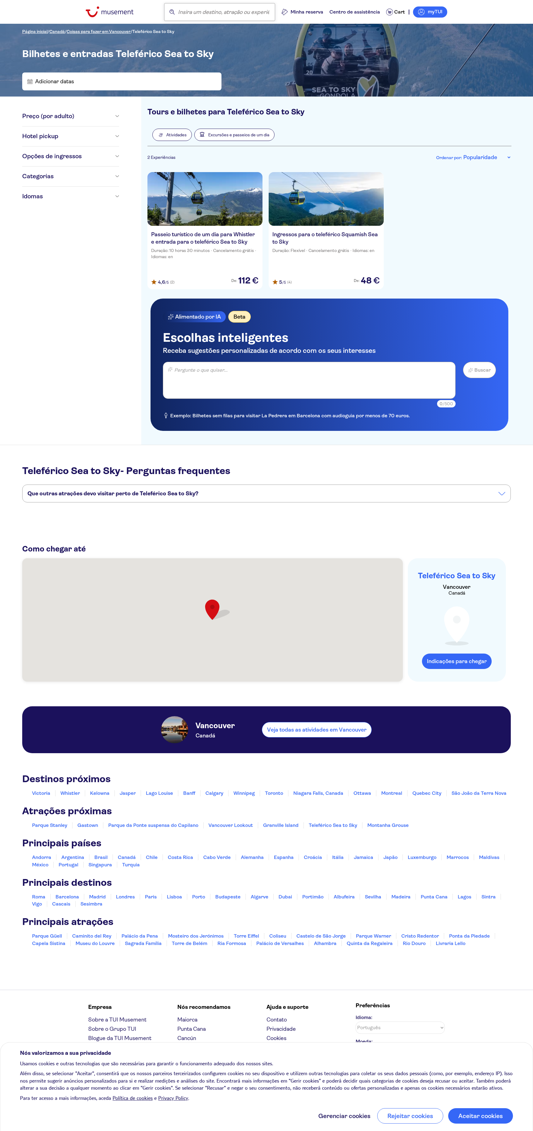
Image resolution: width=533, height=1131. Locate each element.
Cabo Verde (217, 857)
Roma (38, 897)
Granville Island (281, 825)
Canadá (57, 31)
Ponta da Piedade (469, 936)
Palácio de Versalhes (280, 943)
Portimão (313, 897)
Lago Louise (159, 793)
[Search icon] (172, 12)
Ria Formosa (231, 943)
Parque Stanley (49, 825)
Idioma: (364, 1017)
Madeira (401, 897)
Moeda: (364, 1041)
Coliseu (277, 936)
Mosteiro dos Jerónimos (196, 936)
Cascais (61, 904)
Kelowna (99, 793)
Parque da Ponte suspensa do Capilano (153, 825)
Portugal (68, 865)
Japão (390, 857)
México (40, 865)
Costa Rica (180, 857)
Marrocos (458, 857)
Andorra (41, 857)
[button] (172, 135)
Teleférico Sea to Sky (153, 31)
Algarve (259, 897)
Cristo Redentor (420, 936)
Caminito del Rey (91, 936)
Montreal (391, 793)
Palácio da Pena (140, 936)
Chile (152, 857)
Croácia (313, 857)
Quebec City (426, 793)
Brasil (101, 857)
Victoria (41, 793)
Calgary (214, 793)
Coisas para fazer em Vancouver (98, 31)
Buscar (482, 370)
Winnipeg (244, 793)
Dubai (285, 897)
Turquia (131, 865)
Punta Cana (434, 897)
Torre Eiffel (246, 936)
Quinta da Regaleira (370, 943)
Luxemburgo (422, 857)
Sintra (488, 897)
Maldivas (489, 857)
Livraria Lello (450, 943)
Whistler (70, 793)
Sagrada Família (143, 943)
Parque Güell (47, 936)
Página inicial (35, 31)
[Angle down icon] (96, 116)
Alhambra (325, 943)
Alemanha (252, 857)
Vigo (37, 904)
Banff (189, 793)
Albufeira (344, 897)
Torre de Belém (189, 943)
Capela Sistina (48, 943)
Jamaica (363, 857)
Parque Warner (373, 936)
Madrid (97, 897)
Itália (338, 857)
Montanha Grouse (388, 825)
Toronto (274, 793)
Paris (151, 897)
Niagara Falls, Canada (318, 793)
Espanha (284, 857)
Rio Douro (414, 943)
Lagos (464, 897)
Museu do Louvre (95, 943)
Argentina (72, 857)
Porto (198, 897)
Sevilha (373, 897)
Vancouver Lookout (231, 825)
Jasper (128, 793)
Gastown (87, 825)
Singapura (100, 865)
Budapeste (228, 897)
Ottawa (362, 793)
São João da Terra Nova (479, 793)
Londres (125, 897)
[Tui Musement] (114, 11)
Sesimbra (91, 904)
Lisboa (174, 897)
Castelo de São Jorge (321, 936)
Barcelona (67, 897)
